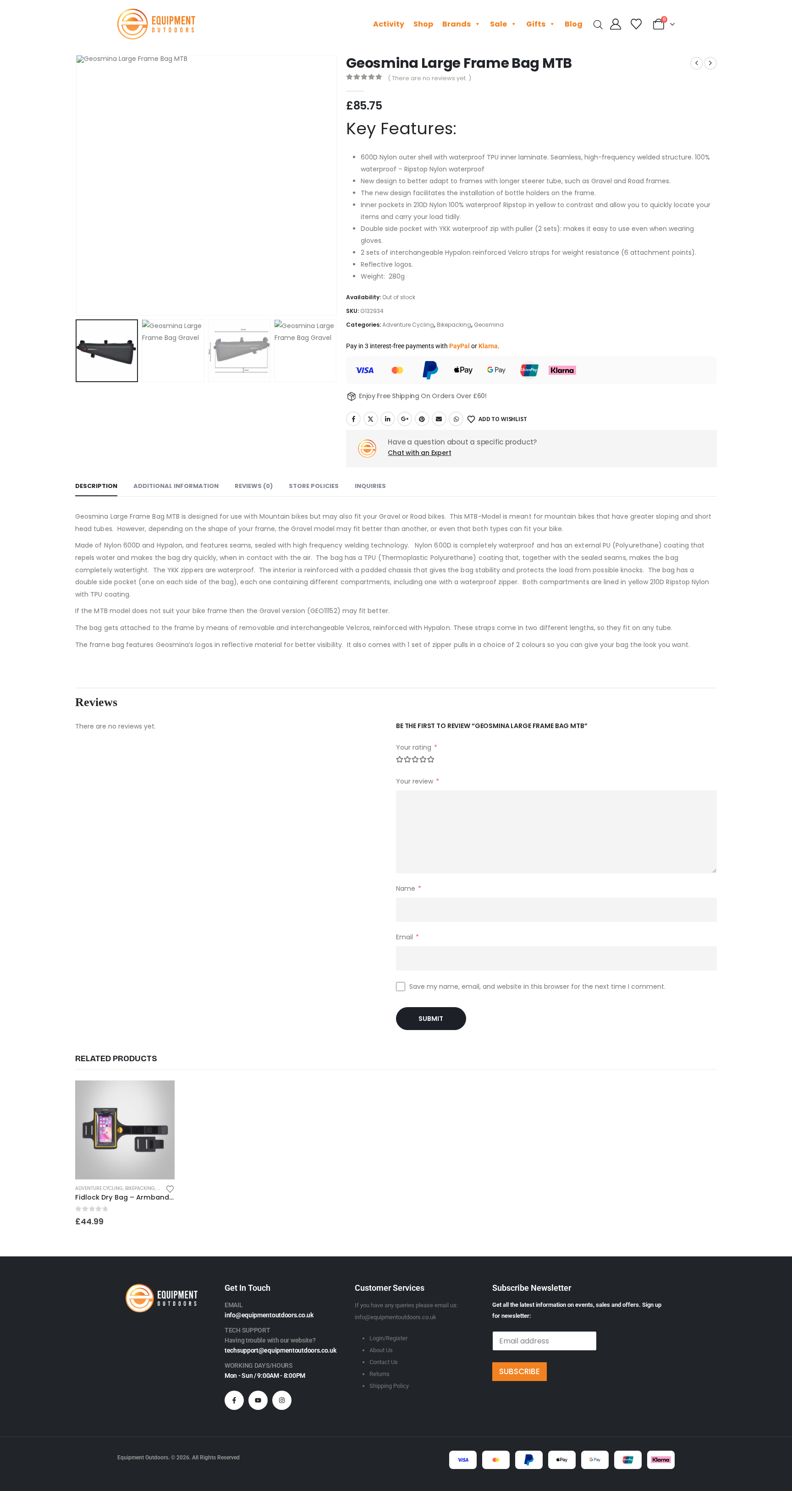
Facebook (353, 418)
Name (408, 888)
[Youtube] (258, 1400)
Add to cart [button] (159, 1095)
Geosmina (489, 325)
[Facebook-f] (234, 1400)
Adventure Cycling (408, 325)
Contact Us (383, 1362)
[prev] (696, 63)
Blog (574, 24)
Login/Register (388, 1338)
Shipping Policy (389, 1385)
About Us (381, 1350)
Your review (417, 781)
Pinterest (422, 418)
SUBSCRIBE (519, 1371)
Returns (379, 1373)
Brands (456, 24)
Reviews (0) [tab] (254, 486)
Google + (404, 418)
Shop (423, 24)
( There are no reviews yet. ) (429, 78)
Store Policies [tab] (314, 486)
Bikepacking (454, 325)
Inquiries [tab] (370, 486)
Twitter (370, 418)
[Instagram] (282, 1400)
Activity (388, 24)
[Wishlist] (636, 24)
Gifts (535, 24)
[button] (77, 185)
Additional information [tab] (176, 486)
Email (439, 418)
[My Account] (615, 24)
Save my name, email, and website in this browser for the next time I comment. (537, 986)
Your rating (416, 747)
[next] (710, 63)
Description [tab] (96, 486)
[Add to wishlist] (170, 1188)
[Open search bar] (598, 24)
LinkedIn (387, 418)
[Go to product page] (125, 1130)
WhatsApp (456, 418)
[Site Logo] (156, 24)
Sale (498, 24)
